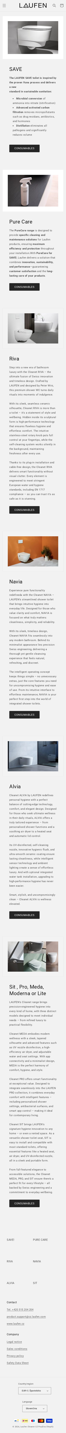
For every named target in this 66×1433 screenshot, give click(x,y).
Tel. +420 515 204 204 (20, 1309)
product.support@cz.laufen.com (26, 1316)
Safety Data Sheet (18, 1362)
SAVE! (10, 1239)
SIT (35, 1283)
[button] (4, 5)
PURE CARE (40, 1239)
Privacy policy (15, 1355)
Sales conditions (17, 1348)
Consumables (24, 148)
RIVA (10, 1261)
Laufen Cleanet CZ (29, 1427)
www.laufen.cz (15, 1323)
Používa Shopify (45, 1427)
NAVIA (37, 1261)
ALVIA (10, 1283)
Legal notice (14, 1341)
